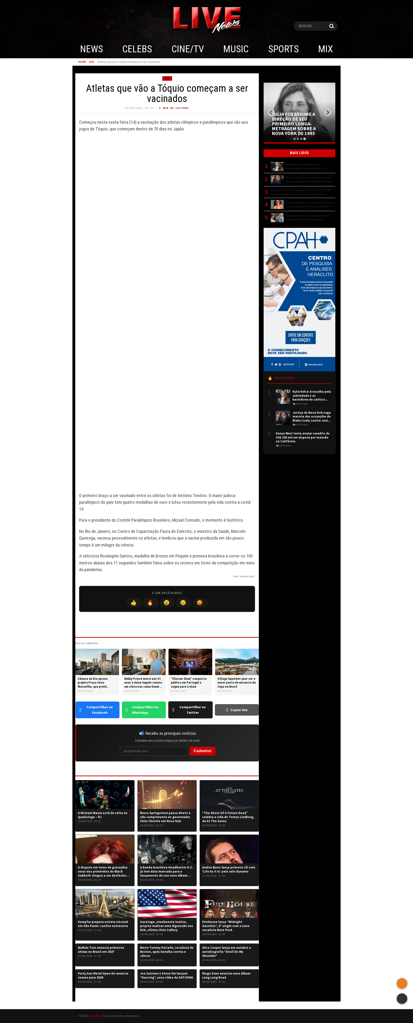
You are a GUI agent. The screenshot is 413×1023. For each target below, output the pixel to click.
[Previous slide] (271, 112)
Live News (95, 1016)
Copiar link (239, 710)
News (91, 49)
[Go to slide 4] (304, 138)
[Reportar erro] (402, 983)
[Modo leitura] (402, 998)
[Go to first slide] (327, 112)
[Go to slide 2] (298, 139)
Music (236, 49)
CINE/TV (188, 49)
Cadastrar (203, 751)
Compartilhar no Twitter (192, 710)
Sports (283, 49)
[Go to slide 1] (294, 139)
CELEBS (137, 49)
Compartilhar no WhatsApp (145, 710)
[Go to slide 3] (301, 139)
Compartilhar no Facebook (100, 710)
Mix (325, 49)
